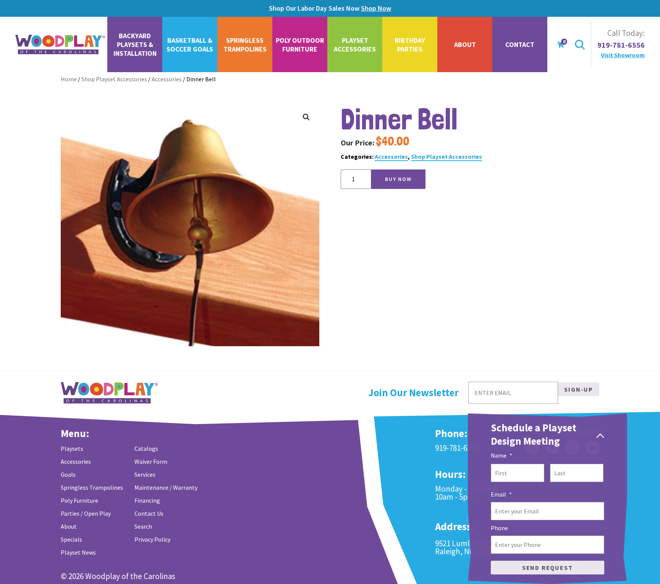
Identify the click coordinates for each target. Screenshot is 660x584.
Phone (499, 528)
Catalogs (146, 448)
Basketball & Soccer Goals (190, 44)
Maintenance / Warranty (165, 487)
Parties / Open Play (86, 513)
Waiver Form (150, 461)
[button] (306, 117)
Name (501, 455)
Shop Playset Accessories (114, 79)
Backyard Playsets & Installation (135, 44)
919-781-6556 (621, 45)
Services (144, 474)
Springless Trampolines (245, 44)
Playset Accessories (355, 44)
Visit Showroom (623, 55)
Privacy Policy (152, 539)
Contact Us (148, 513)
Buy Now (398, 179)
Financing (147, 500)
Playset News (78, 552)
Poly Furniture (79, 500)
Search (143, 526)
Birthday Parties (410, 44)
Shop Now (376, 8)
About (465, 44)
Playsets (72, 448)
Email (501, 494)
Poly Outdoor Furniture (300, 44)
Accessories (167, 79)
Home (69, 79)
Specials (71, 539)
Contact (519, 44)
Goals (68, 474)
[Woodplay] (61, 45)
